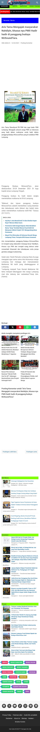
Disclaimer (9, 718)
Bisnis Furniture (16, 662)
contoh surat (21, 672)
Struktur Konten (20, 722)
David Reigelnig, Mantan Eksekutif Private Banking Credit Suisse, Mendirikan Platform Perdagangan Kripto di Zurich (23, 518)
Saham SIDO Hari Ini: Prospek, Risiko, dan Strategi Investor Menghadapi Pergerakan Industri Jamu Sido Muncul (22, 539)
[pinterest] (20, 327)
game (4, 677)
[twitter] (12, 327)
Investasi (23, 6)
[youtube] (15, 706)
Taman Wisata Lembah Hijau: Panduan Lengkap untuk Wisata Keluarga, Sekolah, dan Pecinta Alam (24, 643)
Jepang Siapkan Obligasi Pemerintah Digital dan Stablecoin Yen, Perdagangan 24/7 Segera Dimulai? (24, 569)
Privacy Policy (6, 715)
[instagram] (25, 706)
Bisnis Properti (8, 667)
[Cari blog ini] (37, 2)
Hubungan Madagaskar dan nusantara (22, 481)
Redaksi (30, 718)
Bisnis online (30, 662)
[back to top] (36, 727)
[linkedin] (36, 706)
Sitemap (24, 718)
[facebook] (5, 327)
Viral (27, 691)
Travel (19, 691)
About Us (17, 718)
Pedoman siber (17, 715)
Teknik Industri (8, 691)
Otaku (26, 682)
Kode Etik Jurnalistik (30, 715)
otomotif (6, 687)
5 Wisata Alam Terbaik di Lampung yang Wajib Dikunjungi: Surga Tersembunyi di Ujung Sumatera (24, 616)
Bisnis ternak (7, 672)
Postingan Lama (31, 452)
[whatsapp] (27, 327)
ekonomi (32, 672)
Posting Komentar (26, 43)
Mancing (23, 677)
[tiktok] (20, 706)
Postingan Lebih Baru (10, 452)
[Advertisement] (20, 66)
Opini (18, 682)
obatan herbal (8, 682)
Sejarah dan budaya (20, 687)
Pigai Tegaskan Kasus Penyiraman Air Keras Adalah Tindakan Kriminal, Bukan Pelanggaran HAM (24, 504)
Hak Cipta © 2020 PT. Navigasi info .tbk (20, 729)
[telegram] (34, 327)
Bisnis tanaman (22, 667)
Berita (15, 6)
